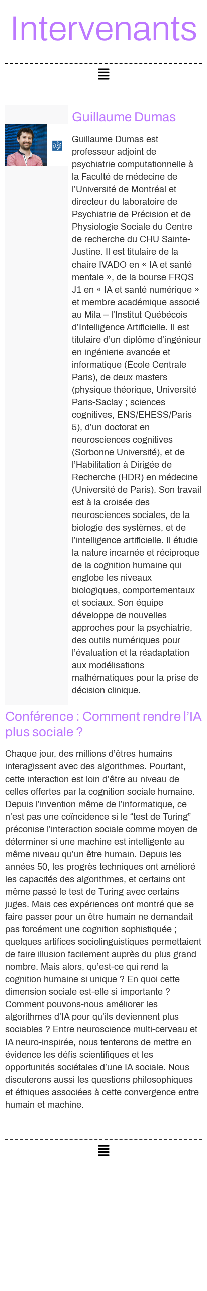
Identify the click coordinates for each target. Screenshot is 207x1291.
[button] (103, 74)
